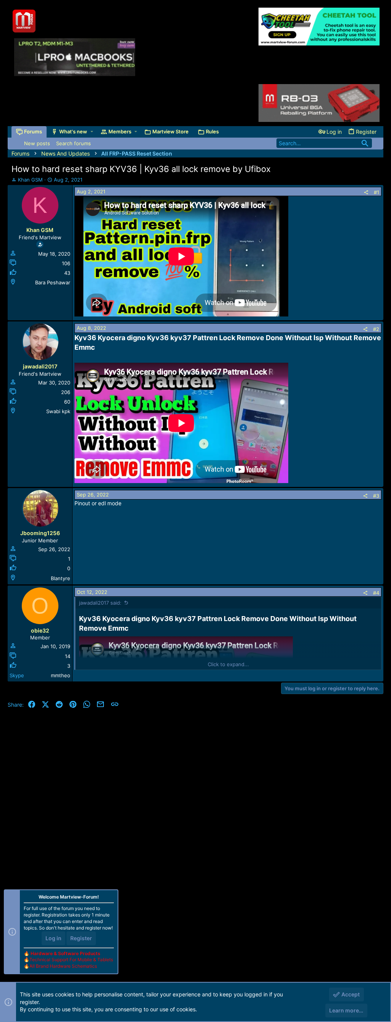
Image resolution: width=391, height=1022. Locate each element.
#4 (376, 593)
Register (81, 938)
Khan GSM (30, 180)
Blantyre (60, 578)
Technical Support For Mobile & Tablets (71, 959)
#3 (376, 496)
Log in (53, 938)
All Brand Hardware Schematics (63, 966)
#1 (376, 192)
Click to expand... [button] (228, 664)
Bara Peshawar (52, 282)
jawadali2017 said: (100, 603)
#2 (376, 329)
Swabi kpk (58, 411)
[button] (92, 131)
